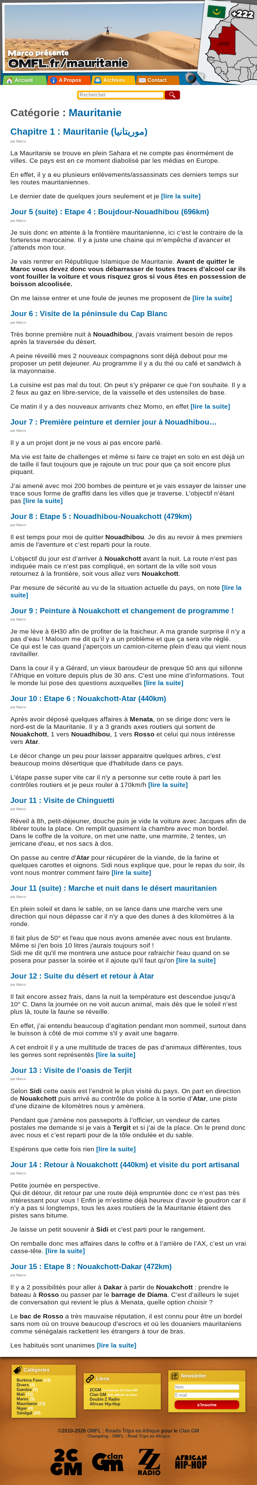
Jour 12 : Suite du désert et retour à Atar (82, 976)
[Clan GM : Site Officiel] (107, 1462)
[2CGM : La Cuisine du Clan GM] (66, 1462)
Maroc (23, 1399)
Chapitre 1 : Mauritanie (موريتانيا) (79, 132)
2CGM (95, 1390)
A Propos (70, 80)
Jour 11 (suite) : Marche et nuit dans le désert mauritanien (113, 888)
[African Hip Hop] (191, 1462)
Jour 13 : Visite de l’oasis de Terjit (71, 1070)
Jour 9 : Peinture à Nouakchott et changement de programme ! (122, 610)
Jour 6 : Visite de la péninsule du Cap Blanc (88, 313)
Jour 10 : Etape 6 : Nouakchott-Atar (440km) (88, 698)
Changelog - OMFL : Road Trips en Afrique (128, 1436)
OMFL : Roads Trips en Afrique (123, 1430)
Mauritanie (95, 112)
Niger (22, 1408)
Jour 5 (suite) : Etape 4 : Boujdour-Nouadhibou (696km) (109, 211)
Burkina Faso (29, 1380)
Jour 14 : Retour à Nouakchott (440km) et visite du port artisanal (124, 1164)
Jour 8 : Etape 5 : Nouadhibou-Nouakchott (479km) (101, 516)
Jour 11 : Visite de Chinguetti (62, 800)
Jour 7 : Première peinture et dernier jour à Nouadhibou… (113, 422)
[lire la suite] (181, 196)
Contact (157, 80)
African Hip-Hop (105, 1404)
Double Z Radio (105, 1399)
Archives (114, 80)
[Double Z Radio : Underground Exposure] (149, 1462)
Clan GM (98, 1394)
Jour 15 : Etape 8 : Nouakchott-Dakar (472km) (91, 1266)
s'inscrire (207, 1404)
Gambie (24, 1389)
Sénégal (24, 1413)
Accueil (24, 80)
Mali (21, 1394)
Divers (23, 1385)
